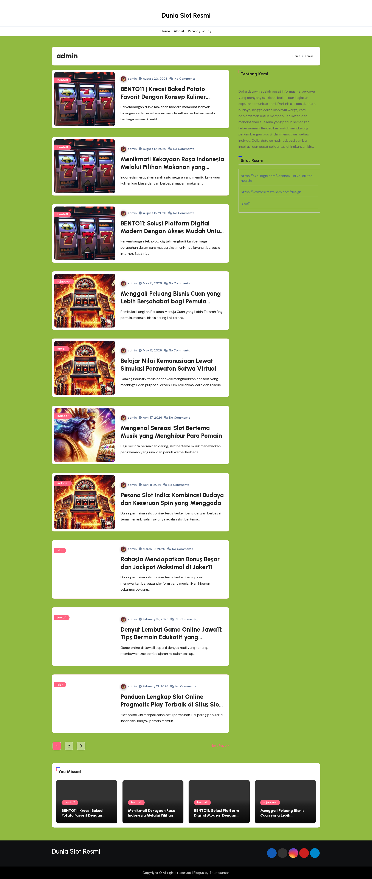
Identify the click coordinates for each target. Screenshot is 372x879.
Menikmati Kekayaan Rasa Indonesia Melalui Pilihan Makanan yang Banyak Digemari (172, 167)
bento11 (62, 80)
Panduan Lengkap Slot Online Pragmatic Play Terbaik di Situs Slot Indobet (171, 704)
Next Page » (220, 745)
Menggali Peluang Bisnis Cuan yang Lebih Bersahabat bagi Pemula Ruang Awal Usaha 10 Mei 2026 (171, 301)
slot (60, 550)
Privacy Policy (200, 31)
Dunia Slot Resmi (186, 15)
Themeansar (219, 872)
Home (165, 31)
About (179, 31)
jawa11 (61, 349)
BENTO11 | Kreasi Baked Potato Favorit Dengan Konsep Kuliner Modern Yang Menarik (163, 96)
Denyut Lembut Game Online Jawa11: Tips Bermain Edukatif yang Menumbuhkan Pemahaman (172, 637)
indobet (63, 416)
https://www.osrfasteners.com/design (271, 192)
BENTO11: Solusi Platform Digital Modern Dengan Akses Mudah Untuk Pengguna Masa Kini (172, 231)
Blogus (199, 872)
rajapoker (64, 281)
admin (132, 79)
